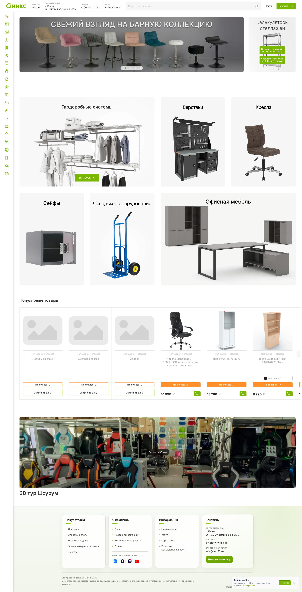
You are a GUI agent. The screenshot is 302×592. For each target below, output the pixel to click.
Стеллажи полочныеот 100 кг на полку (272, 50)
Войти (269, 6)
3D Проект (85, 177)
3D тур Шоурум (39, 493)
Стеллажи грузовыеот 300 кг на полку (272, 59)
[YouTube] (137, 561)
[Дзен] (123, 561)
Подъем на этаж (42, 358)
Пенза (34, 7)
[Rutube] (130, 561)
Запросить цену (42, 392)
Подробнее (250, 585)
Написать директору (219, 559)
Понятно (285, 583)
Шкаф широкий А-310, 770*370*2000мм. (272, 360)
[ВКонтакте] (115, 561)
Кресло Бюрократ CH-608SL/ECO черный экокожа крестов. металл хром (181, 362)
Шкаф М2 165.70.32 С (226, 358)
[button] (123, 68)
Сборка (134, 358)
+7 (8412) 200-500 (217, 543)
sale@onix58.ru (215, 551)
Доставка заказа (88, 358)
